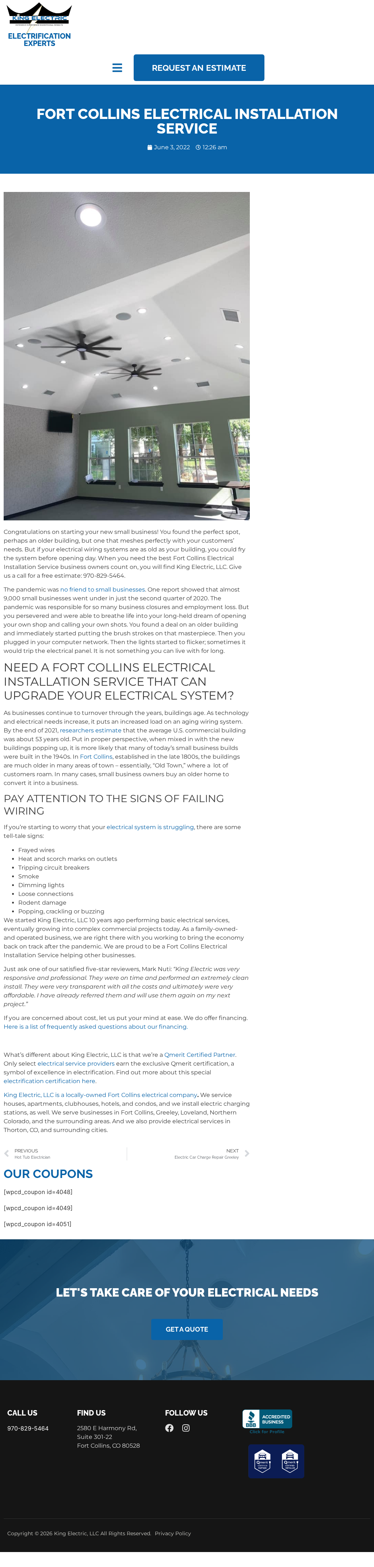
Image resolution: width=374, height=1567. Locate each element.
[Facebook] (169, 1428)
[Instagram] (186, 1428)
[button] (117, 67)
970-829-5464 (28, 1428)
